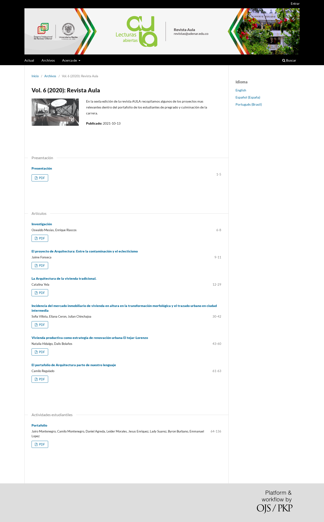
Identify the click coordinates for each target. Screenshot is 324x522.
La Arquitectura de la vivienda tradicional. (64, 278)
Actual (29, 60)
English (241, 90)
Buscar (290, 60)
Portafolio (39, 425)
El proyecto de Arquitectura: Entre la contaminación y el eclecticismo (85, 251)
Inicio (35, 76)
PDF (41, 178)
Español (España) (248, 97)
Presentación (42, 168)
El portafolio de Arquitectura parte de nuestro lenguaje (74, 365)
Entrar (295, 3)
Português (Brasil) (249, 104)
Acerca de (70, 60)
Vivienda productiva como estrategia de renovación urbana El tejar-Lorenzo (90, 338)
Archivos (48, 60)
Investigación (42, 224)
